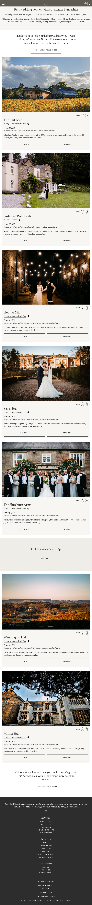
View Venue (68, 144)
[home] (46, 3)
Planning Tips (46, 833)
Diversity (46, 889)
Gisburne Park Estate (18, 216)
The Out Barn (13, 120)
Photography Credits (46, 896)
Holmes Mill (12, 312)
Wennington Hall (15, 637)
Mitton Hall (11, 733)
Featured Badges (46, 857)
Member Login (46, 845)
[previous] (41, 109)
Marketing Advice (46, 854)
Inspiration (46, 827)
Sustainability (46, 892)
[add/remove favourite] (82, 115)
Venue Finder (46, 50)
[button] (3, 3)
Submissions (46, 848)
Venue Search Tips (46, 830)
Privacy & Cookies (46, 885)
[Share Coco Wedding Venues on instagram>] (46, 811)
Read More (46, 558)
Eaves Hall (10, 408)
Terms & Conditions (46, 881)
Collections (46, 824)
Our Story (46, 851)
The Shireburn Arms (17, 504)
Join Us (46, 843)
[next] (50, 109)
